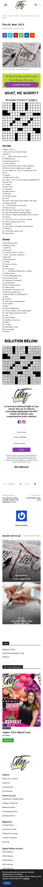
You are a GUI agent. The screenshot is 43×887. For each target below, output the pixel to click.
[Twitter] (10, 35)
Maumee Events (8, 807)
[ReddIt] (32, 35)
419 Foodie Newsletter (13, 653)
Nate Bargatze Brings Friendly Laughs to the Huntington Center (10, 500)
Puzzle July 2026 (21, 623)
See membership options (21, 84)
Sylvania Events (8, 815)
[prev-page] (3, 630)
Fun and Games (13, 16)
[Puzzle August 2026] (21, 561)
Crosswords (24, 16)
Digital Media (6, 735)
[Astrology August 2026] (21, 603)
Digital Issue (6, 728)
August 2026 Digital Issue (16, 732)
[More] (35, 484)
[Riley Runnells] (21, 516)
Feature (21, 620)
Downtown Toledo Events (12, 799)
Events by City (9, 795)
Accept (7, 883)
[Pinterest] (15, 35)
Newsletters (8, 649)
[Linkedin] (26, 35)
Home (4, 16)
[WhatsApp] (21, 35)
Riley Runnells (8, 28)
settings (26, 879)
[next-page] (7, 630)
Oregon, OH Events (10, 803)
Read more (8, 740)
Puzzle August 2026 (21, 578)
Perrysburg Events (9, 811)
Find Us (5, 657)
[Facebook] (4, 35)
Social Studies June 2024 (33, 499)
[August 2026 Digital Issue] (21, 700)
